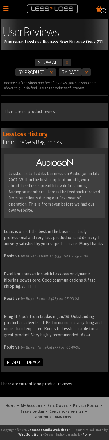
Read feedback (23, 362)
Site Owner (57, 405)
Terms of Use (32, 411)
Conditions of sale (66, 411)
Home (10, 405)
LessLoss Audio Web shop (48, 430)
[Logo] (52, 8)
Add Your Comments (53, 416)
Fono (87, 434)
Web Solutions (30, 434)
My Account (31, 405)
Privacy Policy (86, 405)
